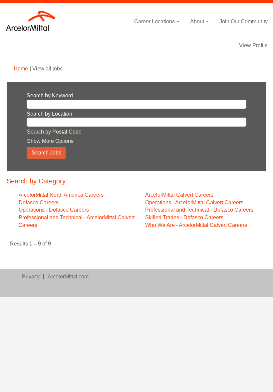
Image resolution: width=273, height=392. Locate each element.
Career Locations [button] (155, 21)
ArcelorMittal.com (68, 276)
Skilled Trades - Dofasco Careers (184, 217)
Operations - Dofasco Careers (54, 210)
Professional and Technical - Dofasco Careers (199, 210)
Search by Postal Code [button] (54, 132)
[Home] (31, 21)
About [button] (197, 21)
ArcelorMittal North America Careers (61, 195)
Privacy (31, 276)
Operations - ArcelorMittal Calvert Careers (194, 202)
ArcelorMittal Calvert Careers (179, 195)
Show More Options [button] (50, 141)
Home (21, 68)
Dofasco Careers (39, 202)
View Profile (253, 45)
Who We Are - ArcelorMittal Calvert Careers (196, 225)
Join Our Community (243, 21)
